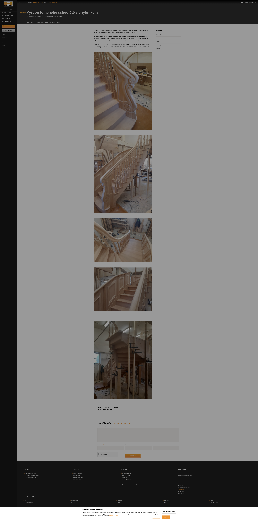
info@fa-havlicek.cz (52, 2)
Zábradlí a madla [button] (6, 12)
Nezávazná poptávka (9, 26)
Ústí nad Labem (214, 502)
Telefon (154, 444)
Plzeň (165, 502)
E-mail (126, 444)
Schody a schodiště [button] (7, 9)
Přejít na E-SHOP (8, 30)
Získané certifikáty (126, 473)
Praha (212, 500)
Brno (26, 500)
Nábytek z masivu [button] (6, 18)
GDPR (123, 483)
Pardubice (166, 500)
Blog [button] (3, 42)
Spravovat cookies (156, 518)
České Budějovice (29, 502)
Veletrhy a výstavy (126, 475)
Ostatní (158, 45)
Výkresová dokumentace (31, 477)
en (21, 2)
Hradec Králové (74, 500)
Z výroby (37, 22)
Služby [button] (3, 34)
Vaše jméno (100, 444)
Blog (32, 22)
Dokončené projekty (161, 38)
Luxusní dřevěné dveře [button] (7, 15)
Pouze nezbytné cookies (169, 511)
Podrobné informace (113, 515)
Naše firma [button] (4, 40)
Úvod (28, 22)
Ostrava (119, 502)
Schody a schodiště (77, 473)
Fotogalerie (4, 37)
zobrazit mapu (181, 489)
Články (158, 41)
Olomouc (120, 500)
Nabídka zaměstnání (126, 481)
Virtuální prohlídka (126, 479)
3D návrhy (159, 48)
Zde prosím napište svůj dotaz (105, 427)
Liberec (73, 502)
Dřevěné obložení (6, 21)
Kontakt (3, 45)
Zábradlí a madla (77, 475)
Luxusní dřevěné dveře (78, 477)
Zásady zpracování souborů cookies (130, 484)
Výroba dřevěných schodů (31, 473)
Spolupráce (124, 477)
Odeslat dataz (133, 455)
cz (19, 2)
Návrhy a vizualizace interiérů (32, 475)
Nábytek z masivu (77, 479)
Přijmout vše (166, 517)
